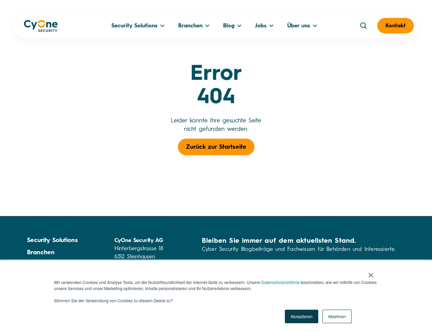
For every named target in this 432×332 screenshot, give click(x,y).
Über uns (298, 25)
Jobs (261, 25)
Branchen (190, 25)
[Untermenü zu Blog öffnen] (239, 25)
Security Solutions (134, 25)
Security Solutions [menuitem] (52, 240)
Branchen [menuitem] (41, 252)
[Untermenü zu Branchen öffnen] (207, 25)
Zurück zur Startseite (216, 146)
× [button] (371, 273)
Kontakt (395, 25)
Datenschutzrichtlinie (280, 282)
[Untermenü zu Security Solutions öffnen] (162, 25)
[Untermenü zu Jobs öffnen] (271, 25)
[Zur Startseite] (41, 27)
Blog (229, 25)
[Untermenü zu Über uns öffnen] (315, 25)
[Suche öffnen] (363, 25)
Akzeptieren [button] (302, 316)
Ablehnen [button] (337, 316)
